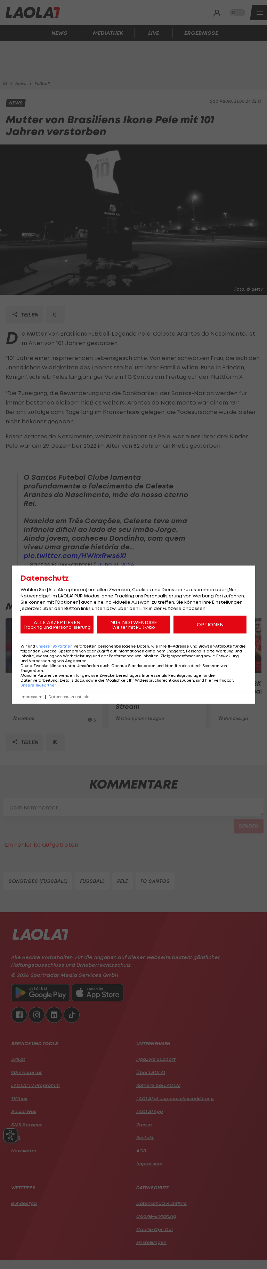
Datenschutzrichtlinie (69, 696)
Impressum (31, 696)
